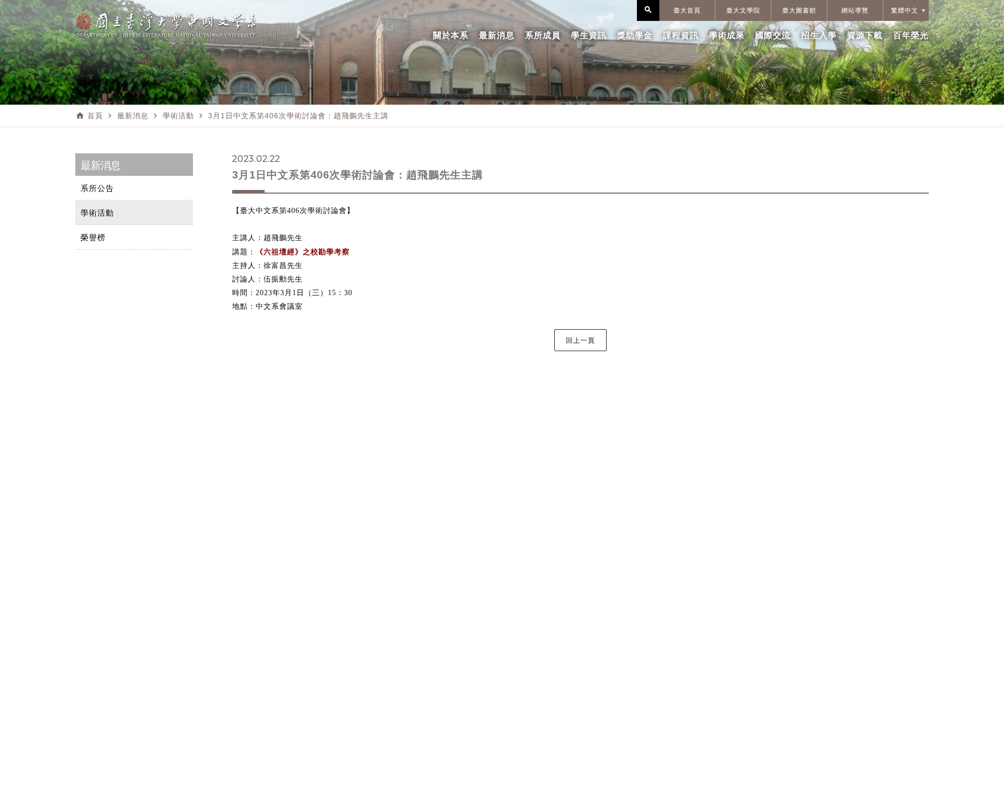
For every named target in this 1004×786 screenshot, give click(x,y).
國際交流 (773, 35)
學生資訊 (589, 35)
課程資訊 (681, 35)
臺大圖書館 (799, 10)
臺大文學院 (743, 10)
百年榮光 (911, 35)
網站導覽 (855, 10)
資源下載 (865, 35)
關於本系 (451, 35)
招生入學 (819, 35)
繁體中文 (904, 10)
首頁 (95, 115)
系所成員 (543, 35)
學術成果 (727, 35)
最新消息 (497, 35)
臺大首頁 (687, 10)
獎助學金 (635, 35)
